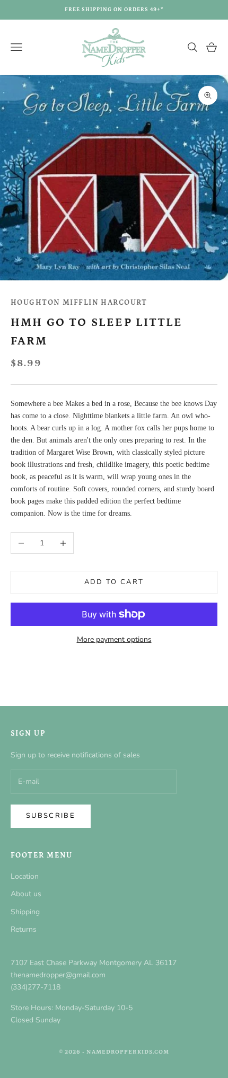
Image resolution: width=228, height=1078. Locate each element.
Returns (24, 929)
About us (26, 894)
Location (25, 876)
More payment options (114, 639)
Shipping (25, 912)
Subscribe (50, 815)
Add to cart (114, 582)
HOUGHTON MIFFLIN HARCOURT (79, 302)
